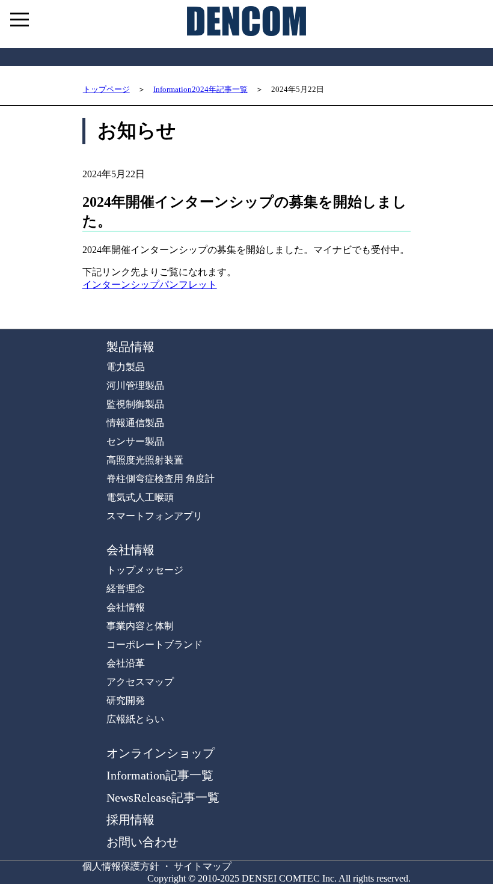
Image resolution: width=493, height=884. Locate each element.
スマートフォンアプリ (154, 516)
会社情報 (130, 549)
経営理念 (125, 589)
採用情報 (130, 819)
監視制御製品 (135, 404)
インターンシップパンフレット (149, 284)
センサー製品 (135, 441)
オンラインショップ (160, 753)
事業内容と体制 (140, 626)
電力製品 (125, 367)
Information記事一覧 (159, 775)
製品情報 (130, 346)
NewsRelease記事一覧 (162, 797)
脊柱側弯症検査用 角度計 (160, 479)
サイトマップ (202, 866)
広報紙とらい (135, 719)
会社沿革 (125, 663)
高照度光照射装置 (144, 460)
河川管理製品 (135, 385)
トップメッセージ (144, 570)
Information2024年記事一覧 (200, 89)
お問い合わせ (142, 842)
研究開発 (125, 700)
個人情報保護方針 (120, 866)
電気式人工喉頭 (140, 497)
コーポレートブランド (154, 644)
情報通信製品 (135, 423)
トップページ (106, 89)
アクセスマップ (140, 682)
